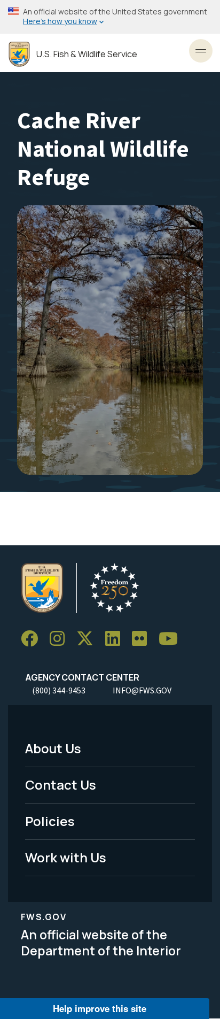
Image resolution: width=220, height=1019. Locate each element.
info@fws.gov (142, 690)
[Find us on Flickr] (143, 638)
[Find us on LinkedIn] (116, 638)
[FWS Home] (19, 54)
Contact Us (60, 784)
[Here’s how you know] (110, 17)
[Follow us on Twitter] (88, 638)
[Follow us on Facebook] (33, 638)
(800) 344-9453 (58, 690)
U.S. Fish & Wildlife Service (86, 54)
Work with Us (65, 857)
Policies (50, 821)
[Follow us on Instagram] (61, 638)
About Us (53, 748)
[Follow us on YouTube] (172, 638)
